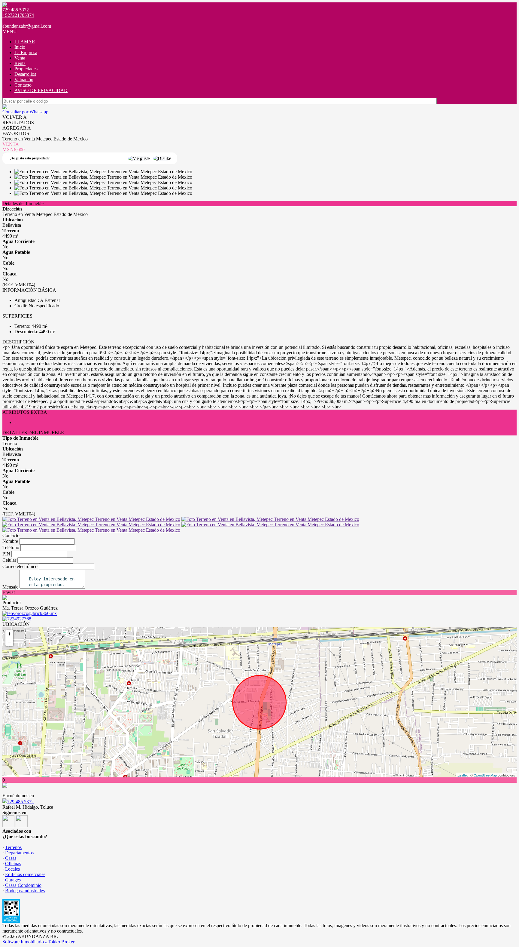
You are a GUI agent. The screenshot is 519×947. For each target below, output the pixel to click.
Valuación (23, 79)
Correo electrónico (20, 566)
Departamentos (19, 852)
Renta (20, 63)
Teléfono (10, 547)
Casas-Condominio (23, 885)
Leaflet (463, 775)
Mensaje (10, 586)
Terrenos (13, 847)
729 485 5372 (20, 801)
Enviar (8, 592)
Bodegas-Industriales (25, 890)
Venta (19, 57)
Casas (10, 858)
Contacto (23, 85)
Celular (9, 560)
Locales (12, 869)
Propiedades (26, 68)
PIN (6, 553)
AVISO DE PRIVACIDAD (41, 90)
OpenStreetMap (485, 775)
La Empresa (25, 52)
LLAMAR (24, 41)
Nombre (10, 541)
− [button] (9, 642)
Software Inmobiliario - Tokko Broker (38, 941)
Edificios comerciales (25, 874)
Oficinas (13, 863)
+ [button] (9, 634)
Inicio (19, 47)
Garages (13, 879)
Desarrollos (25, 74)
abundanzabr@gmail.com (26, 26)
